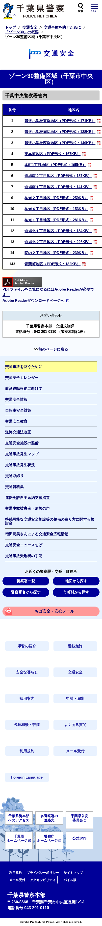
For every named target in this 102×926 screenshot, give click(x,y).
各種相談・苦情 (27, 725)
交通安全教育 (16, 421)
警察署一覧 (26, 581)
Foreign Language (27, 777)
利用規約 (27, 751)
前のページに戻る (53, 349)
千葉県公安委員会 (79, 818)
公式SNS (79, 838)
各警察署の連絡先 (49, 818)
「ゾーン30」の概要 (22, 32)
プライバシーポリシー (43, 873)
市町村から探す (76, 592)
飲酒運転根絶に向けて (23, 389)
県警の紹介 (27, 646)
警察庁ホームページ (47, 838)
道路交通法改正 (18, 432)
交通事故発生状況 (20, 465)
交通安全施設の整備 (22, 443)
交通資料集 (14, 487)
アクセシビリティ (43, 880)
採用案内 (27, 699)
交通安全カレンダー (22, 378)
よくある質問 (75, 725)
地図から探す (76, 581)
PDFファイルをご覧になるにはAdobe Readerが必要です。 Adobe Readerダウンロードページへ (48, 294)
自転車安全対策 (18, 410)
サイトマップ (73, 873)
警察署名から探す (26, 592)
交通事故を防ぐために (62, 27)
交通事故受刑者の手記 (23, 556)
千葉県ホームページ (17, 838)
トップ (10, 27)
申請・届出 (75, 699)
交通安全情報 (16, 399)
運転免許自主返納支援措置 (27, 498)
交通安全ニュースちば (23, 545)
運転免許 (75, 646)
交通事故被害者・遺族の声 (27, 508)
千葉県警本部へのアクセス (18, 818)
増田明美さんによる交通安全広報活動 (36, 534)
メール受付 (75, 751)
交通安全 (30, 27)
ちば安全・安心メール (54, 611)
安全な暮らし (27, 672)
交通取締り (14, 476)
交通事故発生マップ (22, 454)
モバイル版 (68, 880)
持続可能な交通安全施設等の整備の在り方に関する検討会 (49, 521)
